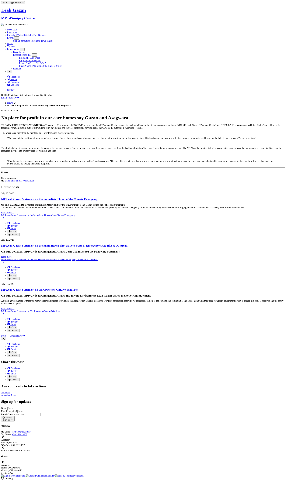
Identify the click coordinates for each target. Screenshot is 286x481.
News (10, 102)
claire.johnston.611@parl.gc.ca (19, 180)
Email (9, 411)
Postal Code (7, 414)
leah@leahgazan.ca (21, 431)
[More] (16, 38)
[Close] (3, 338)
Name (4, 408)
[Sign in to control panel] (13, 475)
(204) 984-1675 (19, 434)
